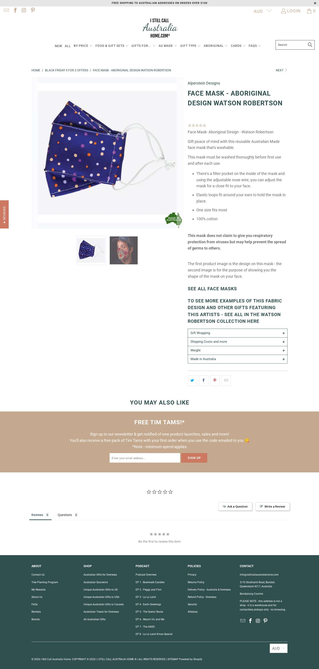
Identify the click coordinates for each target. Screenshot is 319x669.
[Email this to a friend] (226, 380)
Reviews (36, 611)
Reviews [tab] (37, 515)
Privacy (192, 574)
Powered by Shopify (190, 659)
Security (192, 604)
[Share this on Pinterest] (215, 380)
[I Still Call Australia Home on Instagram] (23, 10)
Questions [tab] (65, 515)
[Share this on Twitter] (192, 380)
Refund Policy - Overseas (202, 597)
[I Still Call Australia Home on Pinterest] (32, 10)
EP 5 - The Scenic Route (149, 611)
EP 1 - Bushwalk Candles (150, 582)
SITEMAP (173, 659)
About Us (36, 597)
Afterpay (193, 611)
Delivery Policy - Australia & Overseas (209, 589)
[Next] (180, 153)
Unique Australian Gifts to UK (101, 589)
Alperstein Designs (204, 83)
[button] (83, 46)
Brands (35, 619)
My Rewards (38, 589)
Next (280, 70)
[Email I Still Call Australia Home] (6, 10)
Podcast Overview (146, 574)
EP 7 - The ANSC (145, 626)
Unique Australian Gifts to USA (101, 597)
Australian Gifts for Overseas (100, 574)
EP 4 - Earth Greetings (148, 604)
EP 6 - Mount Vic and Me (150, 619)
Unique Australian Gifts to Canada (104, 604)
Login (294, 10)
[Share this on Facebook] (203, 380)
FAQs (34, 604)
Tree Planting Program (44, 582)
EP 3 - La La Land (146, 597)
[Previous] (34, 153)
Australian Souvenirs (96, 582)
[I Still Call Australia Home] (159, 28)
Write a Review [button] (275, 506)
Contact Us (37, 574)
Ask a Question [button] (237, 506)
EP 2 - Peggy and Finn (148, 589)
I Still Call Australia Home (56, 659)
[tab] (238, 333)
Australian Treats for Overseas (101, 611)
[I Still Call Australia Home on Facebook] (15, 10)
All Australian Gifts (94, 619)
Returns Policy (196, 582)
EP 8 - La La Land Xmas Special (154, 634)
